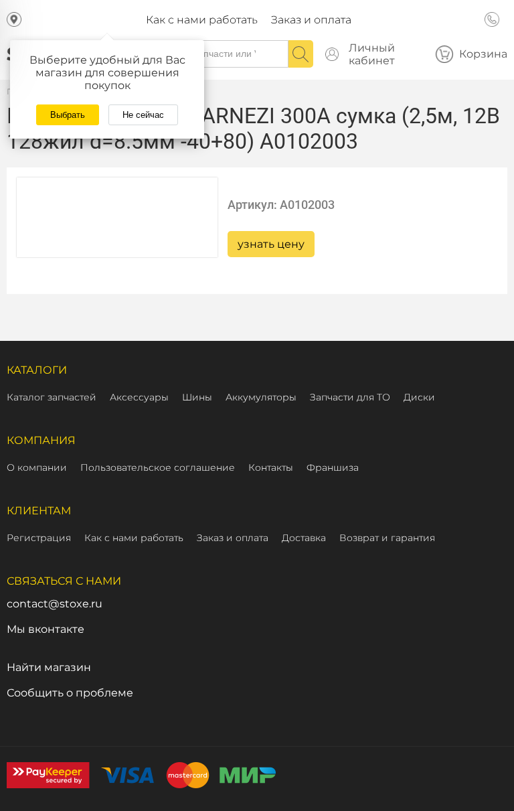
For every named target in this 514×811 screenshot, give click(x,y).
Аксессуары (139, 397)
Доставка (304, 538)
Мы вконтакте (45, 629)
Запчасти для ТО (350, 397)
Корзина (483, 54)
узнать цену (271, 244)
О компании (37, 467)
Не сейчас (143, 115)
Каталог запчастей (51, 397)
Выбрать (67, 115)
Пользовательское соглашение (157, 467)
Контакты (270, 467)
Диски (419, 397)
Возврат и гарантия (387, 538)
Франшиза (333, 467)
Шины (197, 397)
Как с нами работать (202, 19)
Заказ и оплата (311, 19)
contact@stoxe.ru (54, 603)
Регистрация (39, 538)
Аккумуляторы (261, 397)
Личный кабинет (372, 54)
